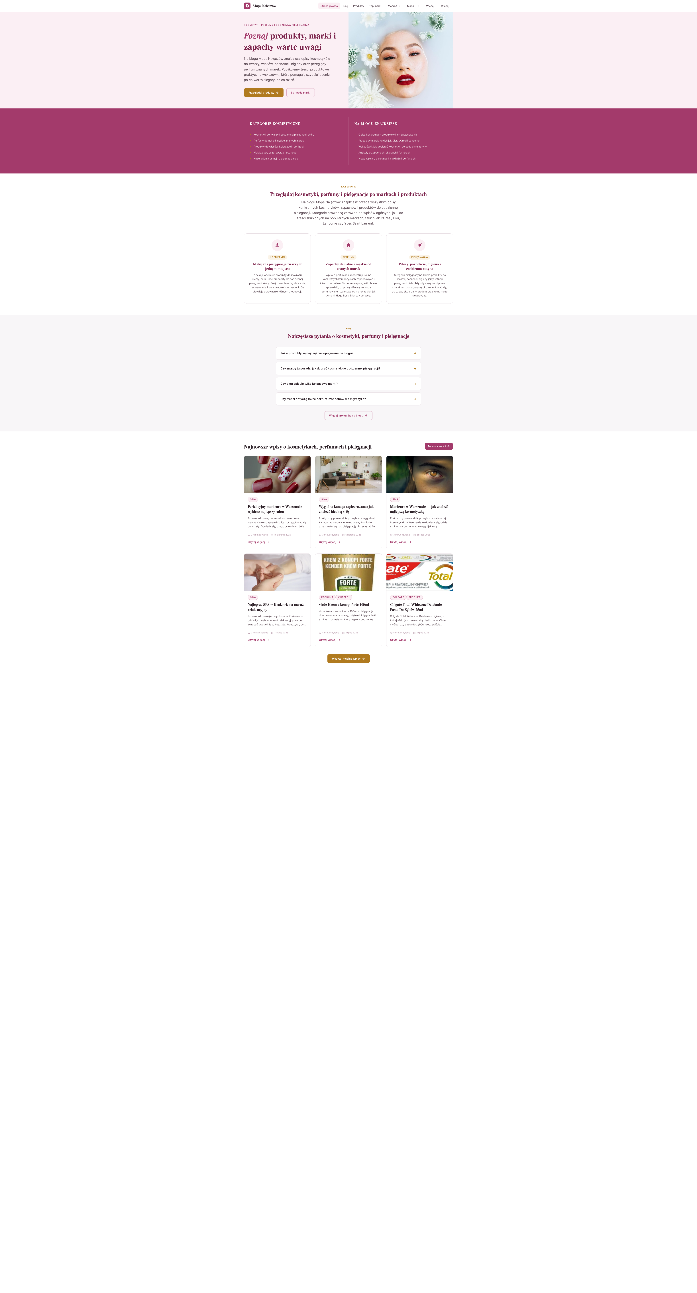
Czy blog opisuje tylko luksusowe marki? (309, 383)
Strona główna (329, 5)
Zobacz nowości (437, 446)
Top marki (375, 5)
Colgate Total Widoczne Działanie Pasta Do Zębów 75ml (416, 607)
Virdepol (344, 597)
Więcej (430, 5)
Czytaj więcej (256, 542)
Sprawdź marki (300, 92)
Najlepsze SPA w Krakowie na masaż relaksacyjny (275, 607)
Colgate (398, 597)
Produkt (327, 597)
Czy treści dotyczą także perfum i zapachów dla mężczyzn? (323, 399)
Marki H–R (413, 5)
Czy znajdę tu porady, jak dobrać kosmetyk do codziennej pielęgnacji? (330, 368)
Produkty (358, 5)
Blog (345, 5)
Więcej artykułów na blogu (346, 415)
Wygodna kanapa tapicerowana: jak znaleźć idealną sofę (346, 509)
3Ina (253, 499)
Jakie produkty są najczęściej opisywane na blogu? (316, 353)
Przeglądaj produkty (261, 92)
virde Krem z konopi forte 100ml (344, 604)
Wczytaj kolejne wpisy (346, 658)
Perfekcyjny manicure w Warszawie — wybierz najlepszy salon (277, 509)
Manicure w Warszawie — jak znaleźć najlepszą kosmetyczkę (419, 509)
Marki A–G (394, 5)
